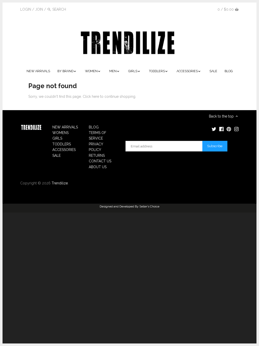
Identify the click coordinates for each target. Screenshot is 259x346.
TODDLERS (61, 144)
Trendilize (60, 183)
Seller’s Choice (149, 206)
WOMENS (60, 133)
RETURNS (97, 155)
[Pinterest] (200, 9)
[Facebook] (193, 9)
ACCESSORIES (64, 150)
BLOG (94, 127)
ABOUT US (97, 167)
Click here (91, 96)
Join (39, 9)
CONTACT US (100, 161)
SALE (56, 155)
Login (25, 9)
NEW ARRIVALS (65, 127)
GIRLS (57, 138)
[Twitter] (185, 9)
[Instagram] (208, 9)
